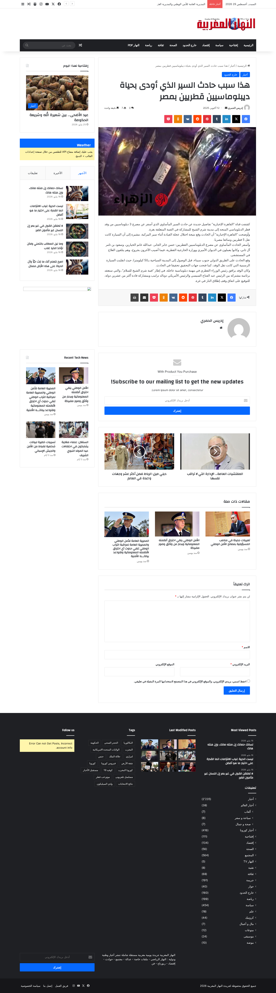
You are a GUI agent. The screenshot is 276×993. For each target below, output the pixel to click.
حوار (251, 886)
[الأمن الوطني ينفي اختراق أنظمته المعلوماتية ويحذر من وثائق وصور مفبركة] (177, 524)
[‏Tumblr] (217, 119)
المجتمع (249, 855)
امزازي (129, 756)
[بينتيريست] (207, 119)
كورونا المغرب (125, 770)
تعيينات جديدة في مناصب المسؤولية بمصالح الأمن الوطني (230, 542)
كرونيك (249, 917)
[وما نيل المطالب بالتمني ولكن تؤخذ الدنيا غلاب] (77, 249)
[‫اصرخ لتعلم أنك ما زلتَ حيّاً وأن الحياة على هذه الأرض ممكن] (77, 267)
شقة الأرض (127, 763)
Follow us (68, 730)
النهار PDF (133, 45)
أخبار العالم (247, 805)
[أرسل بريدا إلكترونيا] (226, 107)
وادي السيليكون (105, 783)
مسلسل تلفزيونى (124, 776)
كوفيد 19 (108, 770)
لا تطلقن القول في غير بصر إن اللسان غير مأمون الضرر (45, 228)
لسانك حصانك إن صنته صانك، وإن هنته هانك (46, 190)
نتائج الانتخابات (125, 783)
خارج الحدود (190, 45)
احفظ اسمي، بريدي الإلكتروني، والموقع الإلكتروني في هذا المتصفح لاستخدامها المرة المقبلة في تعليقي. (190, 681)
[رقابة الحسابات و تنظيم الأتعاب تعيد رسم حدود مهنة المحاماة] (149, 767)
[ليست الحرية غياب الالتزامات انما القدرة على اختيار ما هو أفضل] (77, 211)
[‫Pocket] (168, 119)
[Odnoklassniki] (178, 119)
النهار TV (248, 861)
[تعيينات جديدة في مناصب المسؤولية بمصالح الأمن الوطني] (227, 524)
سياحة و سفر (243, 818)
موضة (250, 942)
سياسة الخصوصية (30, 985)
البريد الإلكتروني (240, 664)
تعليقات (33, 173)
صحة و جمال (243, 824)
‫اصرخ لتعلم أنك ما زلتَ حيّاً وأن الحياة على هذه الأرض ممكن (45, 264)
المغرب (129, 749)
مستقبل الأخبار (90, 770)
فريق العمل (61, 985)
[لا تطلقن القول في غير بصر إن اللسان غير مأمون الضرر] (77, 231)
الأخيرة (58, 173)
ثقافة (161, 45)
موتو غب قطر (103, 776)
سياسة (219, 45)
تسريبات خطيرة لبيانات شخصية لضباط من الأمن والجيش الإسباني (41, 446)
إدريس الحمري (235, 107)
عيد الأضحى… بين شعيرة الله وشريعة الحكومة (58, 117)
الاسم (246, 647)
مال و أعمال (246, 924)
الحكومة (95, 742)
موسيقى (249, 936)
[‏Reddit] (197, 119)
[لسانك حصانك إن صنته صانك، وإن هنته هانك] (77, 193)
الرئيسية (248, 45)
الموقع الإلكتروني (165, 664)
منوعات (249, 930)
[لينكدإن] (226, 119)
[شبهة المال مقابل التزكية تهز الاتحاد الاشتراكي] (149, 756)
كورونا (92, 763)
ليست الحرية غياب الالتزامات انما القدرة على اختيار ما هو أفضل (46, 210)
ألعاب (247, 811)
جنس (100, 756)
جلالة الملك (114, 756)
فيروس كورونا (108, 763)
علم (251, 911)
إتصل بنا (47, 985)
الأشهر (82, 173)
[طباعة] (135, 298)
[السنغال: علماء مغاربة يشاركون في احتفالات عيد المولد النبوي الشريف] (73, 429)
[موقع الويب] (221, 327)
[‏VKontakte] (188, 119)
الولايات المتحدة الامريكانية (106, 749)
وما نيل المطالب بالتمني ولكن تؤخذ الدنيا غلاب (45, 246)
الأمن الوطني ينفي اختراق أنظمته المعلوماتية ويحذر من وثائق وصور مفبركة (179, 544)
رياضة (148, 45)
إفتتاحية (233, 45)
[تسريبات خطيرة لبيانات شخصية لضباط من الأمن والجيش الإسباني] (40, 429)
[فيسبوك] (246, 119)
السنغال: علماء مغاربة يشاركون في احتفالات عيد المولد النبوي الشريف (75, 449)
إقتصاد (206, 45)
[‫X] (236, 119)
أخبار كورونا (247, 830)
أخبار (232, 65)
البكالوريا (128, 742)
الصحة (173, 45)
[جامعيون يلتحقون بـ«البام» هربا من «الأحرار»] (187, 767)
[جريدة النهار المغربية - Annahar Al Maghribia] (226, 24)
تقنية (251, 867)
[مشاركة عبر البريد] (144, 298)
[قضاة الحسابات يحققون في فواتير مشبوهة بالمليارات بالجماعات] (168, 767)
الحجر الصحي (111, 742)
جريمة (250, 880)
